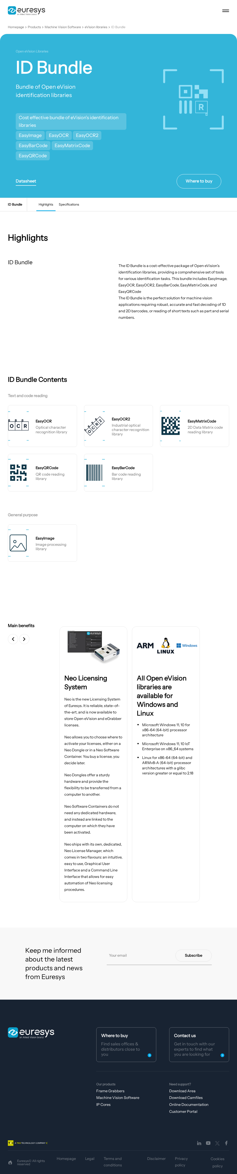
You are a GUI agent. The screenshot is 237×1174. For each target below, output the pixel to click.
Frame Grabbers (110, 1091)
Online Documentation (189, 1104)
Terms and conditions (113, 1161)
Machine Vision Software (63, 27)
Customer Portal (183, 1111)
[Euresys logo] (31, 1032)
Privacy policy (181, 1161)
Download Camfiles (186, 1097)
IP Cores (103, 1104)
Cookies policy (218, 1162)
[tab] (46, 204)
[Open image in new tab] (93, 645)
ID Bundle (118, 27)
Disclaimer (156, 1158)
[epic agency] (10, 1162)
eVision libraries (96, 27)
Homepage (16, 27)
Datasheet (26, 181)
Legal (89, 1158)
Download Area (182, 1091)
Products (34, 27)
